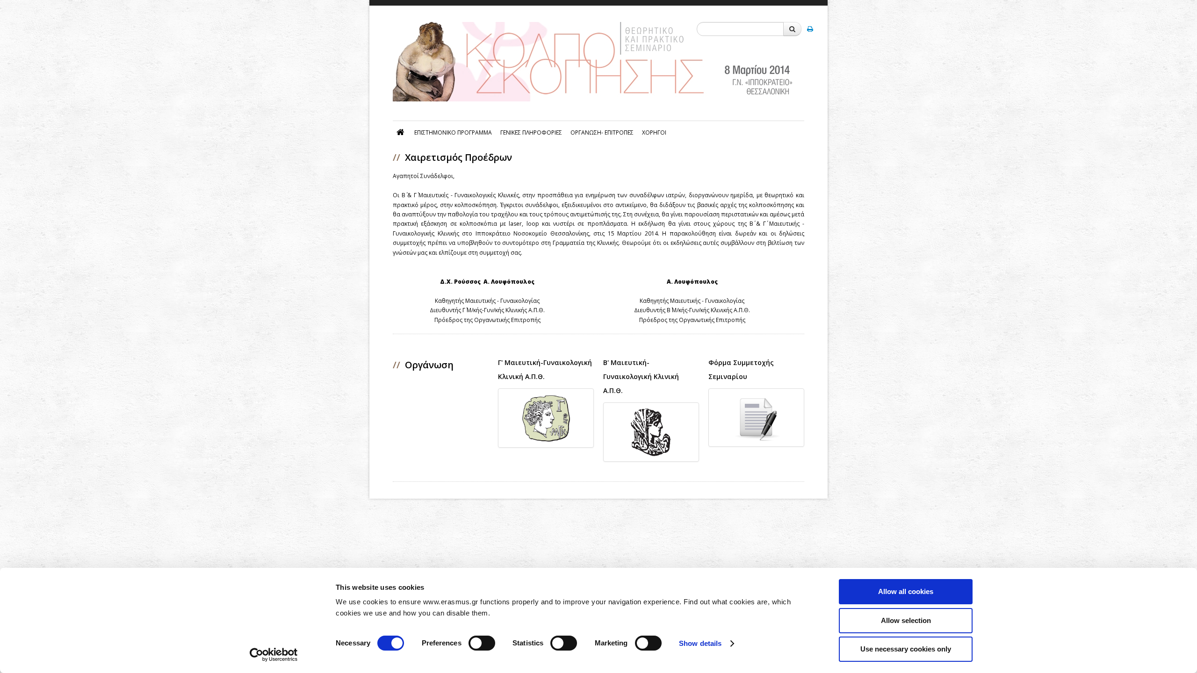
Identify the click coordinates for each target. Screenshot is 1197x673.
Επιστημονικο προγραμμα (453, 132)
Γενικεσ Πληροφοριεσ (531, 132)
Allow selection (906, 620)
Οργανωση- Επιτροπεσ (602, 132)
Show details (700, 643)
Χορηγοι (654, 132)
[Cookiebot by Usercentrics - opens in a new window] (274, 655)
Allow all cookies (905, 591)
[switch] (482, 643)
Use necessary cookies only (905, 649)
